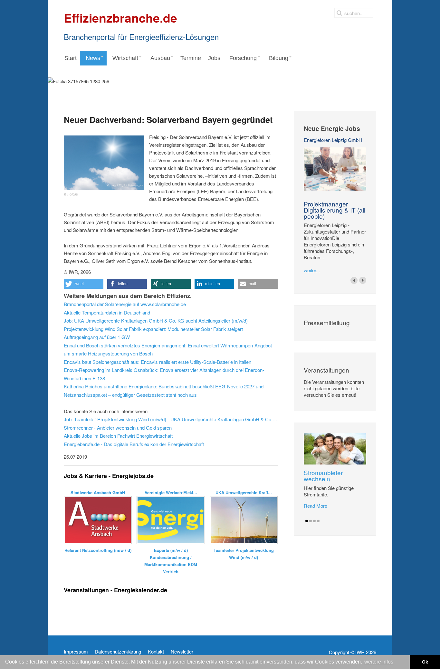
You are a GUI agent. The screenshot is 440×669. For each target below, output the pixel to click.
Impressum (76, 651)
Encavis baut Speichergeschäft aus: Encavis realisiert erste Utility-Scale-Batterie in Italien (157, 361)
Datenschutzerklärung (118, 651)
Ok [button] (425, 661)
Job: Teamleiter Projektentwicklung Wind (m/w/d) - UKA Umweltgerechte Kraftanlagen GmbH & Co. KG (171, 419)
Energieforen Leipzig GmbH (333, 139)
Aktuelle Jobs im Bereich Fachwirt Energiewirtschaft (118, 435)
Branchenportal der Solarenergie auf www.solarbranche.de (125, 304)
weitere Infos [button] (378, 661)
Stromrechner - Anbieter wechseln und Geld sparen (118, 427)
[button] (83, 284)
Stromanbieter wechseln (323, 475)
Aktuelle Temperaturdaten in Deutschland (107, 312)
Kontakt (156, 651)
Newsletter (182, 651)
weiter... (312, 270)
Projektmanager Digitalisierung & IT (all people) (334, 209)
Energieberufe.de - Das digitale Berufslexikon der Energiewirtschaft (134, 444)
